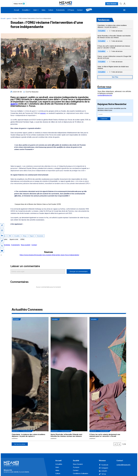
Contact (80, 10)
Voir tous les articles (19, 444)
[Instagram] (2, 230)
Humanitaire (40, 236)
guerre (9, 18)
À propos (76, 467)
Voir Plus (115, 77)
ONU (10, 236)
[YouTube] (2, 251)
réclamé (43, 113)
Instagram (104, 468)
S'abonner (104, 118)
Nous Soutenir (111, 4)
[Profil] (124, 4)
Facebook (104, 465)
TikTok (103, 474)
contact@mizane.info (105, 95)
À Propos (71, 10)
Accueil (16, 10)
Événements (60, 10)
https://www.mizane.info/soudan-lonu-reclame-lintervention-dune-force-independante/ (49, 255)
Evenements (15, 245)
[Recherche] (121, 4)
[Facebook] (2, 225)
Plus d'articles (5, 245)
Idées (43, 10)
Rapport (32, 236)
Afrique (25, 236)
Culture (50, 10)
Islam (36, 10)
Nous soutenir (25, 245)
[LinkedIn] (2, 235)
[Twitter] (2, 246)
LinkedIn (104, 471)
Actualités (26, 10)
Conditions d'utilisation (80, 473)
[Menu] (124, 10)
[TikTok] (2, 241)
